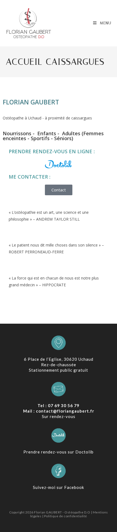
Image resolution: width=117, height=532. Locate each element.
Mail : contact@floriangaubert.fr (58, 410)
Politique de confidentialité (65, 516)
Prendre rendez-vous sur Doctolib (58, 451)
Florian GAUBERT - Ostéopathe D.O (62, 512)
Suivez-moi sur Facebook (58, 487)
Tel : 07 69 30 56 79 (58, 405)
